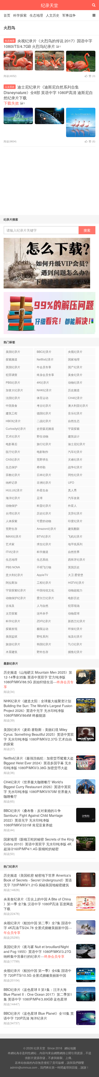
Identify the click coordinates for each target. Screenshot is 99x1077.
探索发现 (11, 629)
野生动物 (42, 436)
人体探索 (11, 521)
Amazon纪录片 (46, 528)
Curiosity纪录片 (16, 428)
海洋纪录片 (13, 498)
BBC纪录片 (44, 351)
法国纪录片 (13, 398)
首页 (7, 15)
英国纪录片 (13, 367)
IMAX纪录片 (13, 536)
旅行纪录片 (44, 444)
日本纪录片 (44, 475)
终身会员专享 (45, 375)
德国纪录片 (44, 413)
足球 (40, 498)
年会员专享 (44, 367)
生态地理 (36, 15)
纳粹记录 (11, 482)
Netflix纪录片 (45, 359)
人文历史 (52, 15)
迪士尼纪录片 (76, 444)
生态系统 (42, 559)
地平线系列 (75, 544)
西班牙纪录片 (76, 559)
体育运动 (42, 398)
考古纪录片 (44, 405)
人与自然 (42, 605)
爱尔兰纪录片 (45, 598)
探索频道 (11, 359)
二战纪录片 (44, 421)
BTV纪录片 (44, 536)
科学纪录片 (13, 621)
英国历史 (74, 567)
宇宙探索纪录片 (16, 590)
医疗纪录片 (13, 452)
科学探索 (20, 15)
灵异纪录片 (75, 513)
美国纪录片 (13, 351)
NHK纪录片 (44, 390)
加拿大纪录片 (14, 390)
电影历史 (74, 598)
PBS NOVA (13, 567)
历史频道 (74, 390)
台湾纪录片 (13, 513)
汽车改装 (74, 498)
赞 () (92, 76)
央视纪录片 (75, 351)
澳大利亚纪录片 (78, 405)
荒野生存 (11, 528)
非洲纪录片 (44, 482)
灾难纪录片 (75, 459)
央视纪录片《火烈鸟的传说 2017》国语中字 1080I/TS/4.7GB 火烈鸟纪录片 (48, 43)
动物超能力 (75, 590)
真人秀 (72, 490)
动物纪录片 (75, 382)
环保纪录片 (75, 629)
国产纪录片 (75, 367)
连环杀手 (42, 613)
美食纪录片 (75, 375)
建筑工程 (11, 413)
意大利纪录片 (14, 575)
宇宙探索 (74, 428)
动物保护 (11, 505)
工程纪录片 (44, 582)
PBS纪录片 (13, 382)
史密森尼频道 (45, 428)
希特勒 (41, 467)
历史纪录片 (44, 513)
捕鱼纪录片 (75, 652)
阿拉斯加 (11, 582)
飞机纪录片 (75, 536)
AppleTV (42, 575)
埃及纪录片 (75, 636)
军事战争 (69, 15)
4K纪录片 (43, 382)
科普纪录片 (44, 505)
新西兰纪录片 (76, 621)
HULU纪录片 (14, 490)
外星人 (72, 505)
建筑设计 (74, 436)
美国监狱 (11, 636)
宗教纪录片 (13, 475)
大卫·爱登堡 (75, 575)
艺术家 (10, 544)
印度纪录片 (75, 521)
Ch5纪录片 (13, 459)
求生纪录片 (44, 544)
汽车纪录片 (75, 452)
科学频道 (42, 552)
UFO (71, 482)
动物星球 (74, 613)
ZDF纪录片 (44, 621)
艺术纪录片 (13, 436)
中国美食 (11, 405)
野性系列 (42, 636)
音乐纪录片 (75, 413)
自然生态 (74, 421)
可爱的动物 (44, 521)
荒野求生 (42, 459)
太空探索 (11, 613)
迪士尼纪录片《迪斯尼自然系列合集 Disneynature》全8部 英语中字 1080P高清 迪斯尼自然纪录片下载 (48, 95)
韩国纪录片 (44, 644)
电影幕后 (11, 444)
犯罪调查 (11, 375)
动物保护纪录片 (16, 598)
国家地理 (74, 359)
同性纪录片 (75, 475)
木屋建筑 (11, 652)
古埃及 (10, 605)
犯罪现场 (74, 605)
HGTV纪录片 (76, 582)
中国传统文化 (45, 590)
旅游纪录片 (13, 644)
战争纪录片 (75, 467)
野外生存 (42, 652)
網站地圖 (70, 1048)
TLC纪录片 (75, 644)
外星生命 (42, 490)
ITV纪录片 (12, 552)
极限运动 (42, 629)
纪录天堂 (49, 5)
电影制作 (42, 452)
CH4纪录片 (75, 398)
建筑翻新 (74, 528)
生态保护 (11, 467)
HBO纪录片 (13, 421)
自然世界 (74, 552)
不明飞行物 (44, 567)
